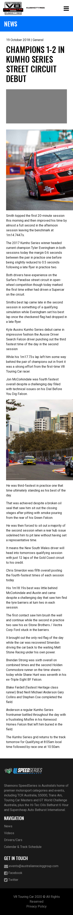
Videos (9, 833)
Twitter (13, 880)
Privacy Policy (36, 906)
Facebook (15, 873)
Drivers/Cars (13, 840)
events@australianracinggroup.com (33, 866)
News (8, 826)
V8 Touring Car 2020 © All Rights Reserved (36, 899)
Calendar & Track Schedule (23, 847)
